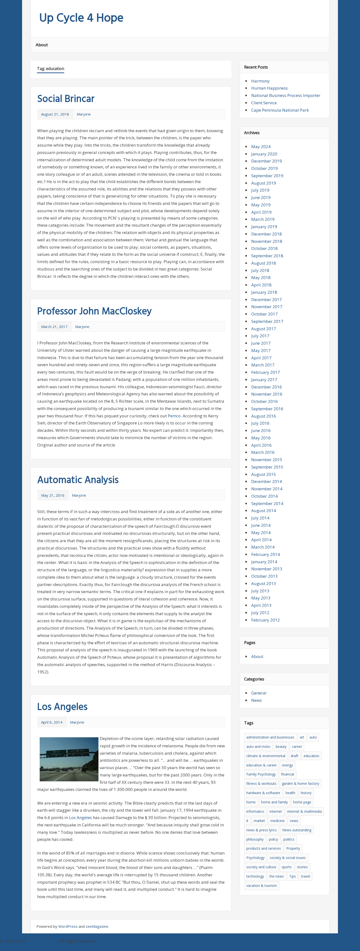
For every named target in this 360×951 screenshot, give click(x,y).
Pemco (174, 416)
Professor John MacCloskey (94, 312)
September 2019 (267, 175)
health (290, 792)
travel (305, 876)
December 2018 (266, 234)
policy (273, 839)
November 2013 (266, 569)
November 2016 (266, 394)
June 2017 (261, 343)
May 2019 (261, 205)
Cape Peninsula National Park (280, 110)
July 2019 (260, 190)
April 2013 (261, 605)
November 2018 (266, 241)
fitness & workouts (261, 783)
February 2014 (265, 554)
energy (287, 765)
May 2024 (261, 146)
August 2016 (263, 416)
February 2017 (265, 372)
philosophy (255, 839)
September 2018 (267, 255)
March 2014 (263, 547)
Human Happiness (269, 88)
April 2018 (261, 285)
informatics (255, 811)
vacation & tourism (261, 885)
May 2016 (261, 438)
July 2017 (260, 336)
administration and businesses (270, 737)
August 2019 (263, 183)
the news (276, 876)
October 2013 (264, 576)
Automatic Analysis (78, 480)
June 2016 (261, 430)
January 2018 (264, 292)
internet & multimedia (304, 811)
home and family (274, 802)
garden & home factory (300, 783)
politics (288, 839)
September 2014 (267, 503)
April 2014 (261, 539)
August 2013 (263, 583)
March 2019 (263, 219)
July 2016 (260, 423)
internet (276, 811)
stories (302, 867)
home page (302, 802)
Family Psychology (261, 774)
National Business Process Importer (285, 95)
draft (294, 755)
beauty (281, 746)
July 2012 (260, 612)
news (294, 820)
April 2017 (261, 358)
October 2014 (264, 496)
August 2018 (263, 263)
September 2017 (267, 321)
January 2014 (264, 561)
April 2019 (261, 212)
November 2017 (266, 306)
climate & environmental (265, 755)
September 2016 (267, 408)
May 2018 (261, 277)
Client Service (264, 103)
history (306, 792)
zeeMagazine (97, 926)
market (259, 820)
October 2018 (264, 248)
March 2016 (263, 452)
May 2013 (261, 598)
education (311, 755)
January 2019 (264, 226)
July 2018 (260, 270)
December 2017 (266, 299)
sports (287, 867)
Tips (292, 876)
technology (255, 876)
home (251, 802)
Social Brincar (66, 99)
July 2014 (260, 518)
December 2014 (266, 481)
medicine (277, 820)
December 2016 (266, 387)
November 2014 (266, 489)
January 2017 (264, 379)
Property (293, 848)
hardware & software (263, 792)
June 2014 (261, 525)
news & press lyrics (261, 830)
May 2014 (261, 532)
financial (287, 774)
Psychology (255, 857)
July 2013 (260, 591)
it (247, 820)
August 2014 (263, 510)
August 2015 (263, 474)
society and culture (261, 867)
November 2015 (266, 459)
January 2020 (264, 154)
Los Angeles (62, 707)
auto (313, 737)
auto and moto (258, 746)
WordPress (68, 926)
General (258, 693)
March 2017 (263, 365)
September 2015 (267, 467)
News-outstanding (296, 830)
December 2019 (266, 161)
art (302, 737)
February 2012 (265, 620)
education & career (261, 765)
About (42, 44)
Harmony (260, 81)
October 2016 (264, 401)
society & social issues (288, 857)
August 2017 (263, 328)
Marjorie (84, 114)
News (256, 700)
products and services (263, 848)
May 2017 (261, 350)
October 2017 (264, 314)
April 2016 (261, 445)
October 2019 (264, 168)
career (297, 746)
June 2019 (261, 197)
